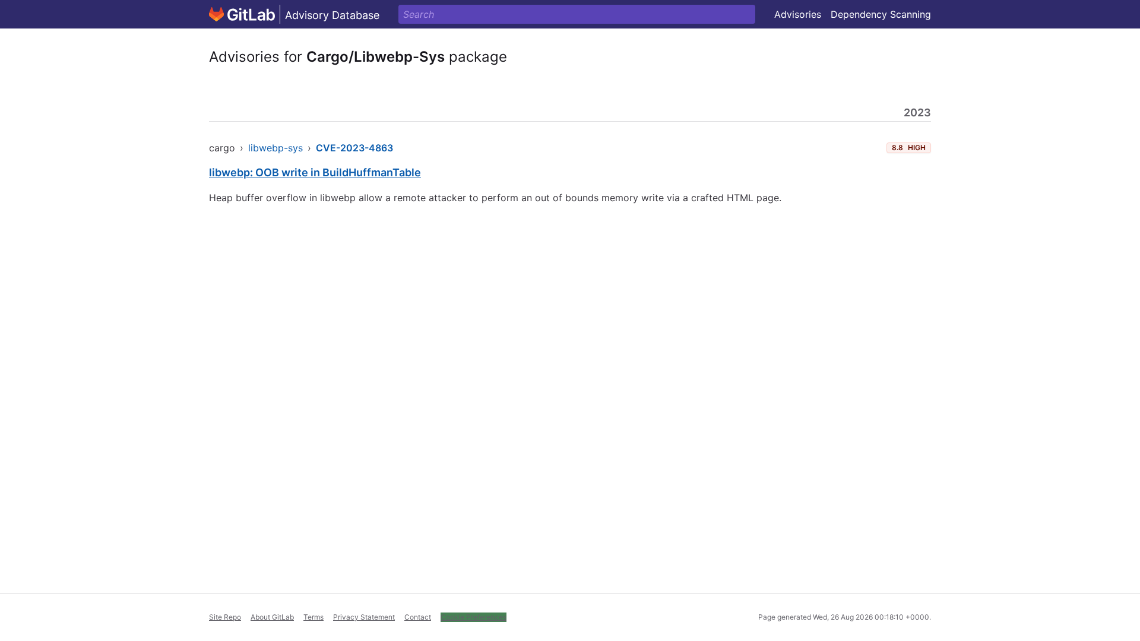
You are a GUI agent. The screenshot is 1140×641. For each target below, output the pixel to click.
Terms (313, 617)
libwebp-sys (275, 148)
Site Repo (225, 617)
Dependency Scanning (881, 14)
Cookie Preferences (473, 617)
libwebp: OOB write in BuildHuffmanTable (315, 172)
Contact (417, 617)
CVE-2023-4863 (354, 148)
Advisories (797, 14)
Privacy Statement (364, 617)
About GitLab (272, 617)
